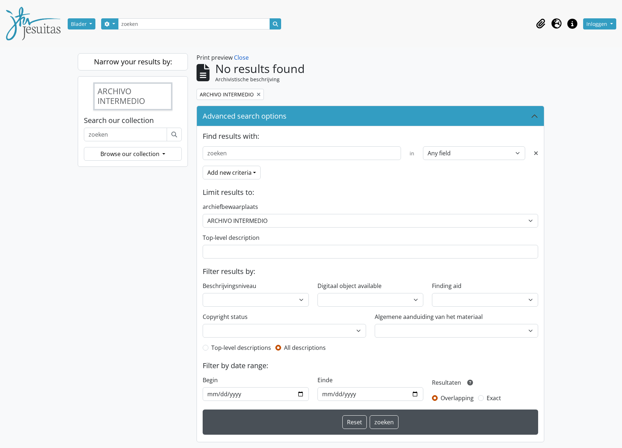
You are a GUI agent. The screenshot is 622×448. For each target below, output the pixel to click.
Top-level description (231, 238)
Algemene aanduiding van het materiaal (429, 317)
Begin (210, 380)
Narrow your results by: (133, 62)
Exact (494, 398)
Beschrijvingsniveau (229, 286)
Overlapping (457, 398)
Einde (325, 380)
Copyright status (225, 317)
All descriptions (305, 348)
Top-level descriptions (241, 348)
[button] (541, 24)
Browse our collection (130, 154)
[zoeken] (174, 134)
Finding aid (446, 286)
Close (241, 57)
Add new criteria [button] (229, 173)
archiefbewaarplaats (230, 207)
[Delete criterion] (536, 153)
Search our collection (119, 120)
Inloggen (597, 23)
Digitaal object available (349, 286)
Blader (79, 23)
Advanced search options (245, 116)
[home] (36, 24)
